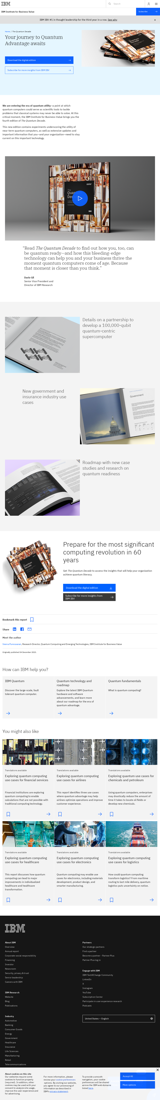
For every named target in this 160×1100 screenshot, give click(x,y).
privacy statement (59, 1091)
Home (7, 31)
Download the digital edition (20, 60)
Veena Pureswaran (11, 644)
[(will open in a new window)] (14, 629)
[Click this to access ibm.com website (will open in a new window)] (5, 4)
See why (112, 19)
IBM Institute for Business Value (17, 11)
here (90, 1088)
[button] (158, 1070)
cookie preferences (65, 1079)
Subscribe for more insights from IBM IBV (27, 70)
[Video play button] (80, 198)
